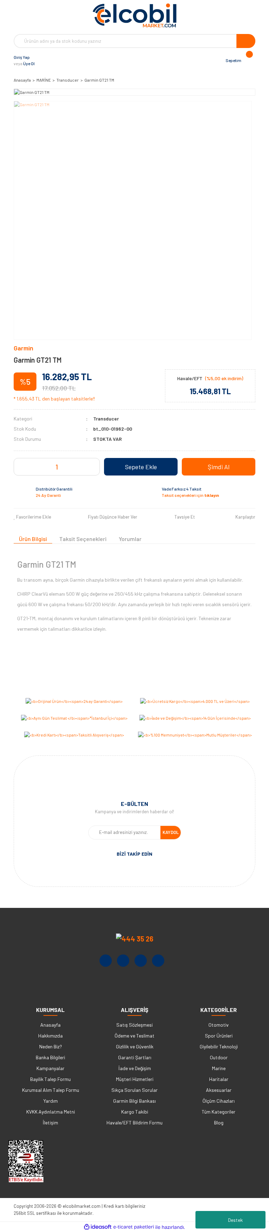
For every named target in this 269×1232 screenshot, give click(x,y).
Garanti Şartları (134, 1057)
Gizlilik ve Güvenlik (134, 1046)
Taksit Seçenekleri (82, 538)
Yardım (50, 1101)
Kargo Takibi (134, 1112)
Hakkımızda (50, 1036)
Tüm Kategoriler (218, 1112)
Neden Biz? (50, 1046)
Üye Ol (29, 63)
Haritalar (218, 1079)
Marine (219, 1068)
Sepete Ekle (141, 467)
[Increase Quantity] (67, 467)
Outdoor (219, 1057)
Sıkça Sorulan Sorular (134, 1090)
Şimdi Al (218, 467)
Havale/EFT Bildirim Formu (134, 1122)
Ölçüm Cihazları (218, 1101)
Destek (235, 1220)
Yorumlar (130, 538)
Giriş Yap (22, 57)
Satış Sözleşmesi (134, 1025)
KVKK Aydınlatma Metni (50, 1112)
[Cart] (248, 60)
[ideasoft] (98, 1227)
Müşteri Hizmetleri (134, 1079)
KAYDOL (171, 832)
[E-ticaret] (133, 1227)
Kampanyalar (50, 1068)
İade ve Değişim (134, 1068)
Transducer (106, 419)
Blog (218, 1122)
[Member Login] (42, 60)
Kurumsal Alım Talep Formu (50, 1090)
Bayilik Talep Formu (50, 1079)
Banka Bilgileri (50, 1057)
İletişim (50, 1122)
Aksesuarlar (219, 1090)
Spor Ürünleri (219, 1036)
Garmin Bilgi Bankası (134, 1101)
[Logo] (134, 15)
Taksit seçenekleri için (190, 495)
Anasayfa (50, 1025)
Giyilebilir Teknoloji (219, 1046)
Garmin (23, 348)
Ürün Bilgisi (33, 538)
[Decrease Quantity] (46, 467)
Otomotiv (218, 1025)
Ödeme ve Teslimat (134, 1036)
